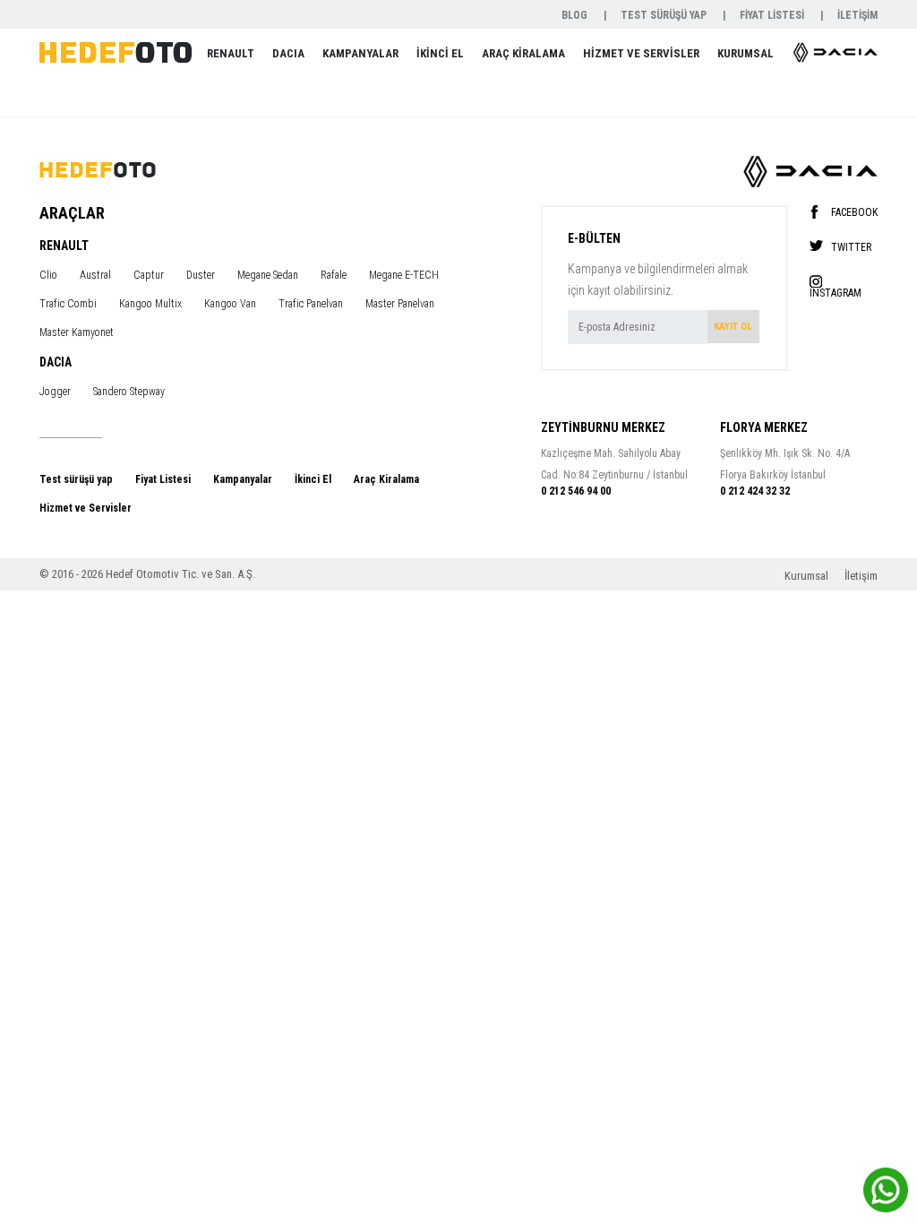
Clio (48, 275)
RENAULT (230, 53)
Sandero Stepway (129, 391)
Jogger (55, 391)
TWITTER (851, 247)
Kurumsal (807, 575)
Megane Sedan (267, 275)
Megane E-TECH (404, 275)
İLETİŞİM (857, 15)
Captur (148, 275)
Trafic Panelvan (311, 303)
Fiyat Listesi (163, 479)
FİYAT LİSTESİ (773, 15)
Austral (95, 275)
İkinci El (313, 479)
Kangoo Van (230, 303)
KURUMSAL (745, 53)
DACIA (288, 53)
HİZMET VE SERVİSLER (641, 53)
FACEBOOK (854, 212)
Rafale (334, 275)
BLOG (575, 15)
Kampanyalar (242, 479)
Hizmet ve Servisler (85, 508)
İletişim (861, 575)
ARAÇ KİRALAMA (523, 53)
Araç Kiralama (386, 479)
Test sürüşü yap (76, 479)
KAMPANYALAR (360, 53)
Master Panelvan (399, 303)
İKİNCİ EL (440, 53)
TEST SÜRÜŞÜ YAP (665, 15)
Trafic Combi (68, 303)
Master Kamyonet (76, 332)
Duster (200, 275)
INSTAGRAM (835, 292)
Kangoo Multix (150, 303)
